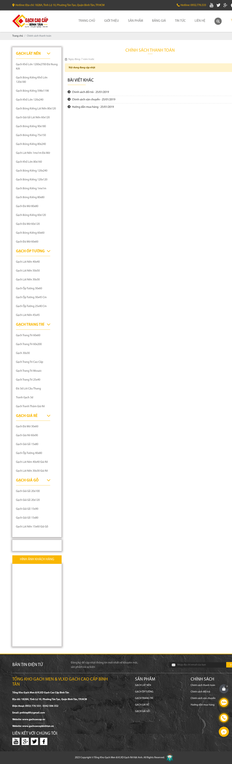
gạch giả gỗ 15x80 (27, 444)
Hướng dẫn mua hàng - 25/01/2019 (92, 107)
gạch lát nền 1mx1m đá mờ (33, 153)
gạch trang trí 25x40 (28, 379)
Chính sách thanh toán (203, 685)
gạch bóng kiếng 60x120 (31, 215)
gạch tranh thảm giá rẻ (30, 406)
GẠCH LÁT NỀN (28, 54)
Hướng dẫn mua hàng (202, 705)
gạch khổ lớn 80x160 (29, 161)
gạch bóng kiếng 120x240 (31, 170)
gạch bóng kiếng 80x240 (31, 144)
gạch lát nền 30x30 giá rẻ (32, 470)
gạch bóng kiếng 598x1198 (32, 90)
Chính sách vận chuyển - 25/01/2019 (93, 99)
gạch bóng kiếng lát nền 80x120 (36, 108)
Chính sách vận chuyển (203, 698)
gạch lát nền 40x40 (28, 261)
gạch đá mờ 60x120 (28, 224)
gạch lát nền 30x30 (28, 279)
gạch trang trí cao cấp (29, 362)
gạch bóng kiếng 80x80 (30, 197)
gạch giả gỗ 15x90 (27, 509)
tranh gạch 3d (24, 397)
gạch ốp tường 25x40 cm (31, 306)
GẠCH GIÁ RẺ (27, 416)
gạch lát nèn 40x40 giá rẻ (32, 462)
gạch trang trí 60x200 (29, 344)
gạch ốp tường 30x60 (29, 288)
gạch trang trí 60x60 (28, 335)
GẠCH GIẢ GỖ (27, 480)
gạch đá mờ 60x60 (27, 241)
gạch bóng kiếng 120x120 (31, 179)
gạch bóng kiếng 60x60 (30, 232)
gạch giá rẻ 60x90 (27, 435)
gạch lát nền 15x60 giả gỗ (32, 526)
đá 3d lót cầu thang (28, 388)
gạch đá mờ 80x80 (27, 206)
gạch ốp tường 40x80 (29, 453)
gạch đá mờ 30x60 (27, 426)
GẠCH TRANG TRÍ (30, 325)
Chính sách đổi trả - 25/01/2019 (90, 92)
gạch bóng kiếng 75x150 (31, 135)
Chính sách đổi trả (200, 691)
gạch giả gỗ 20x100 (28, 491)
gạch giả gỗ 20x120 (28, 500)
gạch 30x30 (23, 353)
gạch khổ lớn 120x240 (29, 99)
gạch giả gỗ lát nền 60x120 (33, 117)
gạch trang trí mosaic (29, 371)
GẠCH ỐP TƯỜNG (30, 251)
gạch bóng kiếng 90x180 (31, 126)
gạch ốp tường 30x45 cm (31, 297)
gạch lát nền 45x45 (28, 315)
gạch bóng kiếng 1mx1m (31, 188)
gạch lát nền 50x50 (28, 270)
